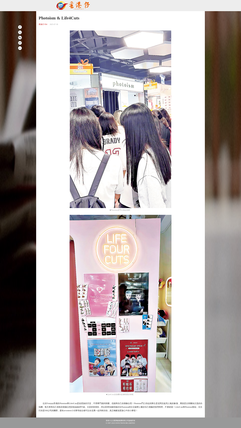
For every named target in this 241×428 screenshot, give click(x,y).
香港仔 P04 (43, 24)
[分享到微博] (20, 43)
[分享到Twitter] (20, 32)
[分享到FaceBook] (20, 27)
